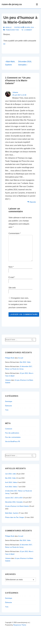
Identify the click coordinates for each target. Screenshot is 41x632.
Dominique (8, 401)
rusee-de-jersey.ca (12, 4)
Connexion (8, 429)
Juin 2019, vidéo (10, 474)
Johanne (15, 92)
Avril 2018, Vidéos (11, 487)
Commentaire (15, 233)
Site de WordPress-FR (12, 441)
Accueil (20, 358)
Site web (12, 288)
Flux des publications (12, 433)
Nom (10, 267)
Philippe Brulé (9, 358)
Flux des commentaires (13, 437)
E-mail (11, 277)
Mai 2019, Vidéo (25, 362)
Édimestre (8, 406)
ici (4, 44)
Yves (17, 30)
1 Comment (28, 30)
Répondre (33, 202)
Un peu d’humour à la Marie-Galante (17, 506)
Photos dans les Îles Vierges (14, 517)
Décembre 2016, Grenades (14, 502)
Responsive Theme (19, 625)
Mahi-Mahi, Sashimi (11, 513)
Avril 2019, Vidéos (11, 482)
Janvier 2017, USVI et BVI (14, 498)
